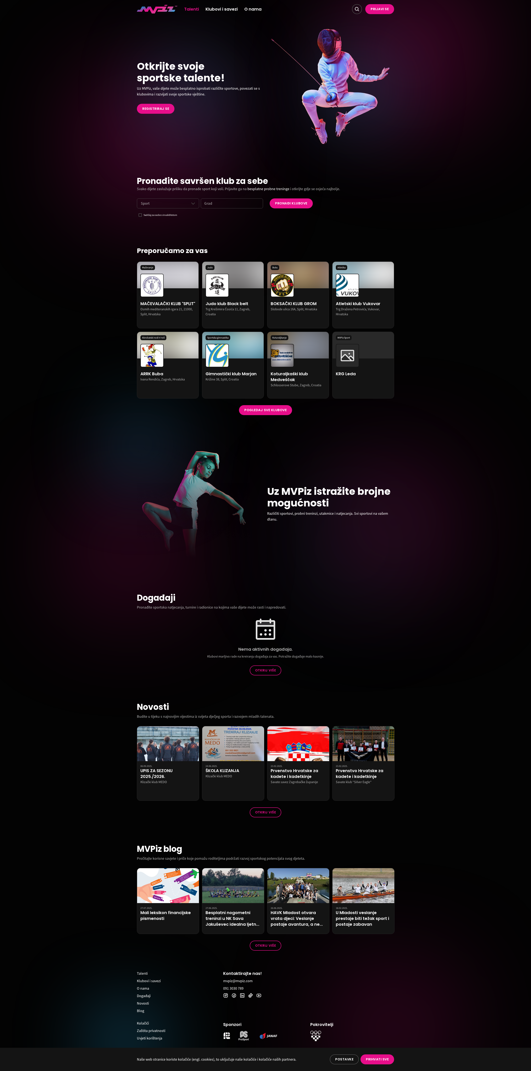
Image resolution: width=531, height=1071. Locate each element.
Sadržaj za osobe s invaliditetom (160, 214)
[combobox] (140, 203)
